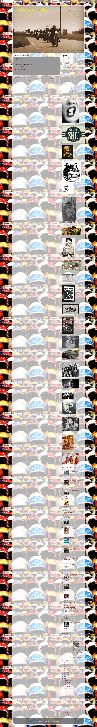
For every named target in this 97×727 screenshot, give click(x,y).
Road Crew (66, 469)
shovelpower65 (68, 547)
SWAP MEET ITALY (68, 512)
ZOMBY (66, 498)
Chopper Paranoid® (69, 582)
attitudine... (67, 696)
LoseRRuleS (67, 527)
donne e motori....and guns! (71, 702)
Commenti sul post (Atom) (26, 80)
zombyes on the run (69, 688)
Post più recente (20, 78)
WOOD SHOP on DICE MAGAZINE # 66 (75, 575)
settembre (67, 686)
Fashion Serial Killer (69, 563)
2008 (65, 678)
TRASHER (66, 633)
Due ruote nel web (68, 557)
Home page (37, 78)
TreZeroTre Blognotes (69, 607)
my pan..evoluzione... (70, 692)
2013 (65, 668)
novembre (67, 682)
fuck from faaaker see (70, 706)
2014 (65, 666)
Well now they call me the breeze (73, 710)
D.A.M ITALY (72, 518)
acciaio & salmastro (32, 9)
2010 (65, 674)
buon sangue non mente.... (71, 694)
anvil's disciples (68, 592)
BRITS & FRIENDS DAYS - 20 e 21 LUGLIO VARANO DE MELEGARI (75, 610)
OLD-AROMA (67, 517)
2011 (65, 672)
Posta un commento (21, 71)
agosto (67, 712)
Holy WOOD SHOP (68, 573)
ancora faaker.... (69, 704)
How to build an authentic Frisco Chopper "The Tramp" (75, 481)
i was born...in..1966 (69, 698)
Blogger (57, 721)
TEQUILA (66, 617)
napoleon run (68, 690)
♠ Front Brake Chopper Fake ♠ (71, 479)
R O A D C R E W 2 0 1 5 (75, 584)
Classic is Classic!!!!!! (74, 490)
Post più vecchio (53, 78)
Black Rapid (72, 564)
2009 (65, 676)
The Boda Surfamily (69, 537)
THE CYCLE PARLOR (69, 621)
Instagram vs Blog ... (68, 603)
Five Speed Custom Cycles (71, 631)
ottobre (67, 684)
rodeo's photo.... (69, 700)
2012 (65, 670)
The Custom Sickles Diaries (71, 602)
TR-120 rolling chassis (74, 594)
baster (76, 649)
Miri (64, 513)
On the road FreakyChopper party (74, 471)
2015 (65, 664)
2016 (65, 662)
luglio (66, 714)
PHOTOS (72, 538)
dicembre (67, 680)
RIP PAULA (72, 528)
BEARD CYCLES (68, 489)
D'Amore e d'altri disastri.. (75, 622)
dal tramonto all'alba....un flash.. (72, 708)
